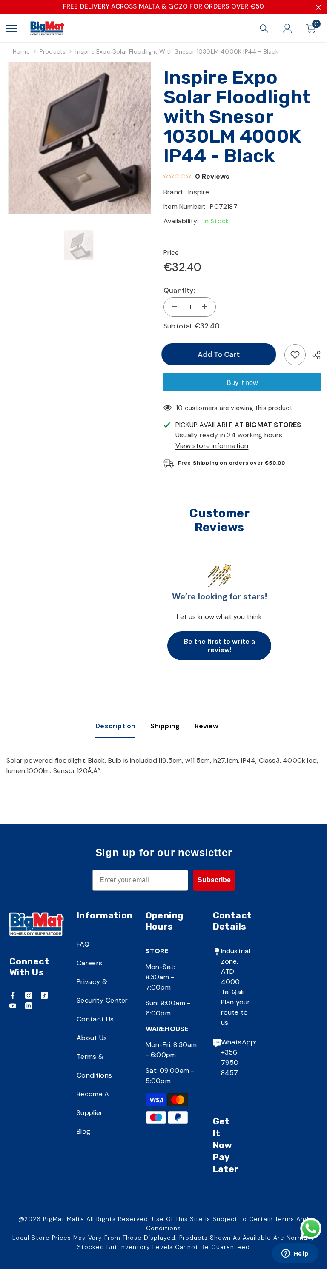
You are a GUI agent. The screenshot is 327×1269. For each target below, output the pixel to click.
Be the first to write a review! (219, 645)
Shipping (165, 725)
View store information (211, 445)
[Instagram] (28, 995)
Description (115, 725)
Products (53, 51)
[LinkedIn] (28, 1005)
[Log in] (287, 28)
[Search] (264, 28)
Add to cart (219, 354)
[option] (78, 138)
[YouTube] (12, 1005)
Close (318, 7)
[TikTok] (44, 995)
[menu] (11, 28)
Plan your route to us (235, 1012)
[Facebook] (12, 995)
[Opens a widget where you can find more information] (295, 1254)
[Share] (313, 355)
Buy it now (242, 382)
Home (21, 51)
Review (207, 725)
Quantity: (179, 290)
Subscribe (214, 880)
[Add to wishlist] (295, 354)
